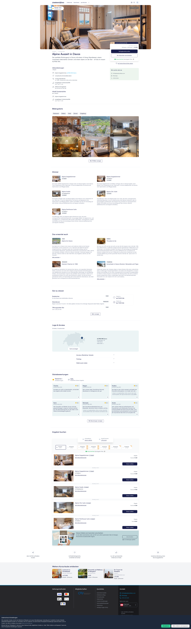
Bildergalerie (135, 7)
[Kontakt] (132, 2)
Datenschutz (100, 599)
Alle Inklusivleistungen (80, 457)
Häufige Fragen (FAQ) (102, 607)
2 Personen (104, 440)
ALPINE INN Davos (71, 73)
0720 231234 (115, 78)
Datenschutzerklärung (27, 623)
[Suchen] (137, 2)
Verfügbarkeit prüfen (124, 51)
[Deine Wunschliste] (134, 2)
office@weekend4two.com (119, 73)
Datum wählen (88, 440)
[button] (63, 459)
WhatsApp (115, 75)
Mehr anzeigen (95, 314)
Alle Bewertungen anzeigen (95, 421)
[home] (58, 2)
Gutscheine (76, 2)
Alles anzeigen (56, 257)
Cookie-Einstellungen (102, 601)
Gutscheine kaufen (101, 593)
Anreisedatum (88, 438)
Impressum (100, 605)
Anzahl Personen (105, 438)
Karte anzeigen (74, 349)
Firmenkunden (100, 597)
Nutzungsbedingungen (103, 603)
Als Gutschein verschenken (124, 55)
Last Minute (84, 2)
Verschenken (129, 537)
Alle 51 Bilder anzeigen (95, 161)
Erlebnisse (69, 2)
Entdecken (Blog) (101, 595)
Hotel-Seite (99, 343)
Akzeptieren (166, 626)
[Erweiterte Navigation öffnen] (89, 2)
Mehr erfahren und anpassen (180, 626)
